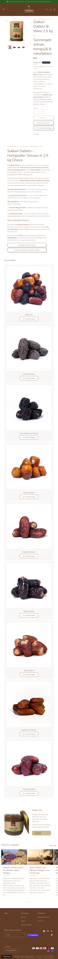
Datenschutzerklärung (44, 917)
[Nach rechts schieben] (27, 47)
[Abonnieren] (24, 935)
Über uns (23, 917)
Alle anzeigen (53, 845)
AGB (18, 957)
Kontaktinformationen (31, 957)
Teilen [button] (37, 134)
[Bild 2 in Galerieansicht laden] (14, 47)
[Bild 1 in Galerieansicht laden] (10, 47)
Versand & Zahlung (26, 925)
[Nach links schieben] (6, 47)
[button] (4, 10)
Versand (41, 66)
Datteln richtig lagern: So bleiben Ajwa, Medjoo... (13, 870)
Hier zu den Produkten (38, 833)
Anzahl (35, 108)
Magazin (23, 921)
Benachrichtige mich (43, 123)
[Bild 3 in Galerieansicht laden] (19, 47)
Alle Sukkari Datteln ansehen (27, 245)
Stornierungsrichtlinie (49, 957)
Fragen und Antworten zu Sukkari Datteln (26, 250)
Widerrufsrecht (38, 956)
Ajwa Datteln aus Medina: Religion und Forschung (39, 870)
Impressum (41, 921)
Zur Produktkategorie (29, 319)
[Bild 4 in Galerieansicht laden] (23, 47)
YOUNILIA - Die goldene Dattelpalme (16, 956)
